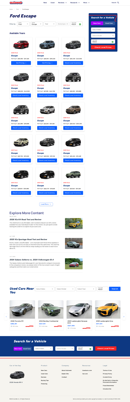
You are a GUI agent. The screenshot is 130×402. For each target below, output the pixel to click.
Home (11, 9)
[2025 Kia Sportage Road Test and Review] (74, 243)
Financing (44, 384)
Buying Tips (45, 380)
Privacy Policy (107, 374)
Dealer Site (65, 374)
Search (115, 289)
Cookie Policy (107, 377)
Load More (45, 204)
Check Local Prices (103, 47)
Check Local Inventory (73, 63)
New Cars (97, 23)
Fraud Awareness (108, 385)
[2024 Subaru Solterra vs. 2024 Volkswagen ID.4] (74, 263)
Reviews (43, 377)
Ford (17, 9)
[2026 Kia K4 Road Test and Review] (74, 223)
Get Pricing (20, 63)
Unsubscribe (107, 389)
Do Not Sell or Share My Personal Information (110, 381)
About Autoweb (66, 370)
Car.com (85, 374)
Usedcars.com (87, 370)
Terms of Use (107, 370)
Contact (64, 377)
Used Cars (109, 23)
